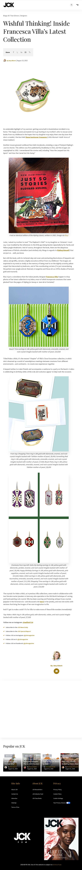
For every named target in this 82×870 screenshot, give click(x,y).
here (42, 601)
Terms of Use (15, 807)
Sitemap (13, 803)
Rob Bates (13, 767)
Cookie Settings (58, 798)
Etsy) (66, 235)
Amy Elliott (12, 60)
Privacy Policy (57, 789)
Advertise (14, 798)
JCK (9, 5)
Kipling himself (63, 250)
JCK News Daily (23, 627)
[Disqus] (41, 709)
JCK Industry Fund (37, 794)
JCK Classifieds (37, 798)
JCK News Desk (50, 767)
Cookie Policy (57, 794)
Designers (23, 16)
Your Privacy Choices (59, 803)
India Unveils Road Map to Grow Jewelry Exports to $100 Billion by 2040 (51, 760)
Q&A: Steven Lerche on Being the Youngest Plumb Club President (32, 761)
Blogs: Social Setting (67, 756)
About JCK (14, 789)
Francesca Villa (52, 277)
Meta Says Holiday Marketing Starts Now (70, 762)
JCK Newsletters (37, 789)
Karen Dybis (33, 767)
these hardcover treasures (36, 137)
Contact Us (14, 794)
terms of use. (57, 865)
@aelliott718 (28, 622)
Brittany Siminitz (72, 767)
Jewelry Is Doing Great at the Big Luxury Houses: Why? (12, 761)
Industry (9, 756)
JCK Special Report (24, 631)
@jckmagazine (29, 635)
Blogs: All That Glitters (11, 16)
